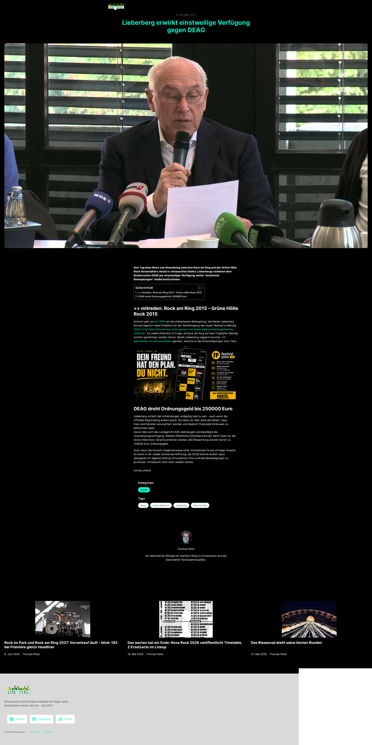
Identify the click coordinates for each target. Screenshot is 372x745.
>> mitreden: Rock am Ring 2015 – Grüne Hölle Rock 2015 (169, 292)
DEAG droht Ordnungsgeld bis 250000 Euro (162, 296)
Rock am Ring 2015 (185, 308)
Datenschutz (34, 732)
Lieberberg (181, 505)
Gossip (144, 489)
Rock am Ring (200, 505)
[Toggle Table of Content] (198, 287)
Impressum (48, 732)
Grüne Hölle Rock (161, 505)
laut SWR (159, 321)
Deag (143, 505)
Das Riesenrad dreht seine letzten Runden (286, 643)
